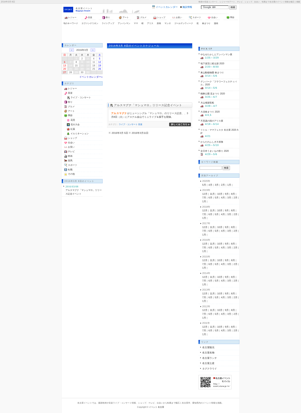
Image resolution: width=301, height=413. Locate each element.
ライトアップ (108, 23)
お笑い (179, 17)
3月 (217, 184)
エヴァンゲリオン (90, 23)
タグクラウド (209, 368)
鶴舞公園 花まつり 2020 (212, 93)
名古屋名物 (208, 352)
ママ (136, 23)
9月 (227, 193)
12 (99, 62)
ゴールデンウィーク (183, 23)
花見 (73, 120)
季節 (232, 17)
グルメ (143, 17)
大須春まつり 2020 (210, 111)
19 (99, 65)
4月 (210, 184)
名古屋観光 (208, 347)
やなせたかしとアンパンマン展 (216, 54)
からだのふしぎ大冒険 (211, 142)
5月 (204, 184)
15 (76, 65)
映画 (70, 156)
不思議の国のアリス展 (211, 120)
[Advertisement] (150, 34)
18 (93, 65)
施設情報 (187, 7)
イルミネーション (80, 133)
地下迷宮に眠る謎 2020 (212, 63)
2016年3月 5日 (120, 133)
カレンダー (167, 7)
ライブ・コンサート (128, 124)
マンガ (167, 23)
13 (64, 65)
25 (93, 68)
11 (93, 62)
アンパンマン (124, 23)
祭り (108, 17)
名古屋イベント (84, 8)
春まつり (206, 23)
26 (99, 68)
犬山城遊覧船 (207, 102)
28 (70, 72)
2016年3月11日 (140, 133)
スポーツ (196, 17)
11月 (212, 193)
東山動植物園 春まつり (212, 72)
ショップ (161, 17)
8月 (233, 193)
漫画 (216, 23)
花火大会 (75, 124)
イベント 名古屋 (156, 407)
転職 (70, 169)
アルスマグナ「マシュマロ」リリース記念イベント (148, 105)
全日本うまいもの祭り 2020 (214, 151)
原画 (159, 23)
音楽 (90, 17)
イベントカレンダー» (91, 76)
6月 (210, 197)
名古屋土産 (208, 363)
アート (125, 17)
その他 (71, 174)
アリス (150, 23)
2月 (223, 184)
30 (82, 72)
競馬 (70, 160)
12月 (204, 193)
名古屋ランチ (209, 358)
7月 (204, 197)
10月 (219, 193)
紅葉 (73, 129)
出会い (214, 17)
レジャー (72, 17)
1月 (229, 184)
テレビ (71, 151)
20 (64, 68)
